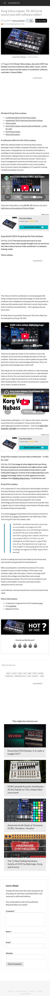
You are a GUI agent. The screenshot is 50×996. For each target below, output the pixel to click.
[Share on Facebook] (36, 665)
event (16, 516)
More (8, 609)
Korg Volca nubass (13, 131)
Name (9, 931)
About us (11, 991)
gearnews (14, 3)
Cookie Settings (25, 994)
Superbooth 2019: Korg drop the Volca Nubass (24, 120)
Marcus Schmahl (19, 21)
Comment (10, 911)
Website (9, 953)
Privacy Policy (22, 991)
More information (13, 134)
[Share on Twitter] (44, 665)
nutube (4, 475)
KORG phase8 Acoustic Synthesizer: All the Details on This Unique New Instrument (26, 789)
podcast (13, 514)
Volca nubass (11, 123)
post (41, 603)
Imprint (32, 991)
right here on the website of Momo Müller (17, 208)
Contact (40, 991)
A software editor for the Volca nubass (21, 117)
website (13, 606)
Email (8, 942)
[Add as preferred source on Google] (41, 21)
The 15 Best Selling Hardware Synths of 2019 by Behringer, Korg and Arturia (25, 864)
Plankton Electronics (21, 478)
